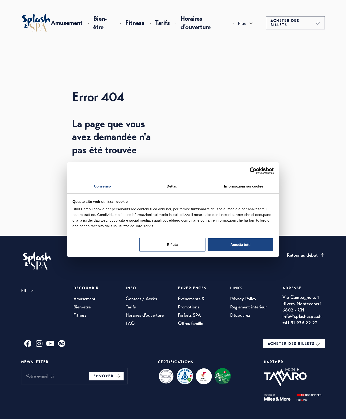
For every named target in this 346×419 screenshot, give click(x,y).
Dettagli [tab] (173, 186)
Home (36, 23)
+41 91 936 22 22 (300, 323)
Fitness (135, 23)
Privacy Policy (243, 299)
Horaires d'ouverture (196, 22)
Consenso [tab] (102, 186)
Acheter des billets (284, 22)
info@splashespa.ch (302, 316)
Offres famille (190, 323)
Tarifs (162, 23)
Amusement (67, 23)
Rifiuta (172, 245)
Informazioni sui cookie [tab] (243, 186)
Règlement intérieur (248, 307)
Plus (242, 23)
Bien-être (100, 22)
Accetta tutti (240, 245)
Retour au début (302, 255)
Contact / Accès (141, 299)
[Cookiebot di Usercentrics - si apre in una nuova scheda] (253, 170)
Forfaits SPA (189, 315)
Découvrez (240, 315)
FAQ (130, 323)
